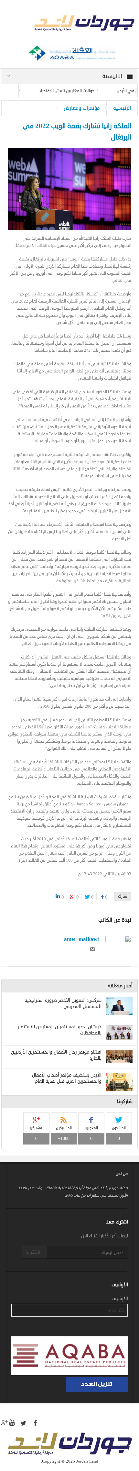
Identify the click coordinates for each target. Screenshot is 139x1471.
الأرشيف (120, 1299)
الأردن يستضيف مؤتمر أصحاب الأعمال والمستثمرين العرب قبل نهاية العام (67, 1078)
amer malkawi (81, 939)
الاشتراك (34, 1252)
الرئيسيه (122, 108)
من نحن (122, 1174)
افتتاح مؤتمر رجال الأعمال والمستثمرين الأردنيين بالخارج (56, 1055)
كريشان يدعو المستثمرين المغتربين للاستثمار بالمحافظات (60, 1030)
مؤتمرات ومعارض (82, 108)
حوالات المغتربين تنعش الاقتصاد (77, 91)
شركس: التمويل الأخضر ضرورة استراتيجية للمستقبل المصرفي (63, 1003)
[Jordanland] (69, 24)
